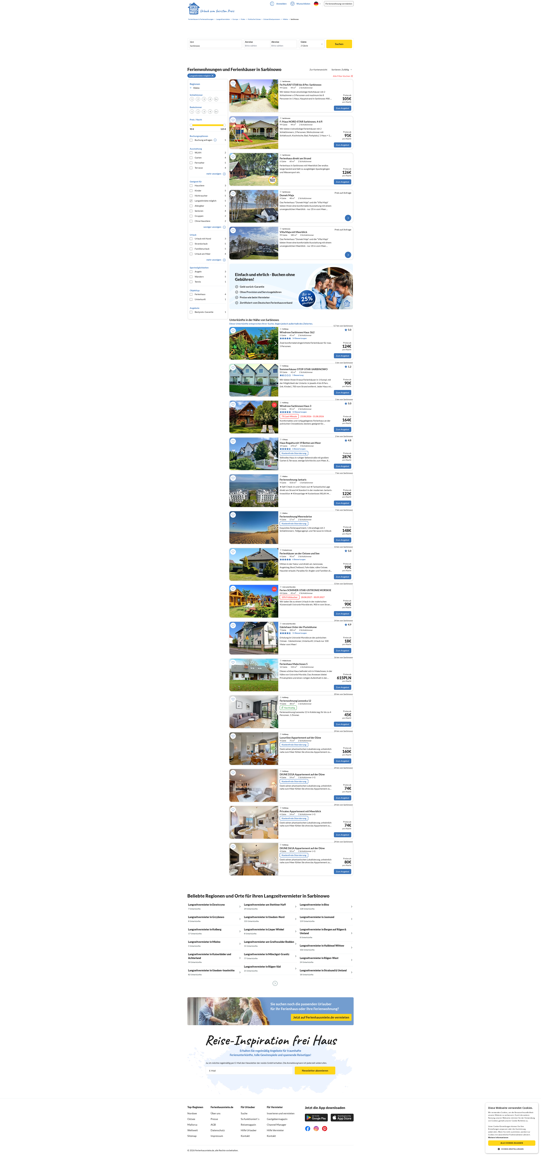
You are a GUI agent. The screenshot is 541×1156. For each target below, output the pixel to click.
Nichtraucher (210, 195)
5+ (216, 99)
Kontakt (245, 1135)
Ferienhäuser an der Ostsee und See (300, 553)
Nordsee (192, 1113)
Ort (192, 42)
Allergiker (210, 205)
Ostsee (191, 1119)
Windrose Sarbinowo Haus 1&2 (297, 332)
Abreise (275, 42)
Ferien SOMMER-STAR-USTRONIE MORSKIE (305, 590)
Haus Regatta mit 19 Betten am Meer (300, 443)
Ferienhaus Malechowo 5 (294, 664)
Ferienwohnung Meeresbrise (296, 516)
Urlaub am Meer (210, 253)
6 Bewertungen (299, 449)
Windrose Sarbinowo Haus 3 (295, 406)
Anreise (249, 42)
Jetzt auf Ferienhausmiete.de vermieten (321, 1017)
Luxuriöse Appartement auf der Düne (300, 737)
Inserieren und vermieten (280, 1113)
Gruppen (210, 215)
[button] (511, 1149)
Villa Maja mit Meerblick (293, 232)
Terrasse (210, 167)
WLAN (210, 152)
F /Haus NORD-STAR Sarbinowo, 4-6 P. (301, 121)
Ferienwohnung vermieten (338, 3)
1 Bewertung (297, 375)
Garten (210, 157)
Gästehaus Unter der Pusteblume (298, 627)
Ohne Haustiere (210, 221)
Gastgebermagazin (277, 1119)
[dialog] (511, 1128)
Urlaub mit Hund (210, 238)
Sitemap (192, 1135)
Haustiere (210, 185)
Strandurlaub (210, 243)
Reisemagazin (248, 1124)
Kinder (210, 190)
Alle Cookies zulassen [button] (512, 1143)
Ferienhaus (210, 294)
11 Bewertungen (299, 633)
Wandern (210, 276)
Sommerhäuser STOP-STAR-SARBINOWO (304, 369)
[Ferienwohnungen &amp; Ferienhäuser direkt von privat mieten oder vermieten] (210, 11)
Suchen (339, 43)
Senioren (210, 210)
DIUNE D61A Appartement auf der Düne (302, 848)
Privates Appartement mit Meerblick (300, 811)
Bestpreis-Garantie (210, 312)
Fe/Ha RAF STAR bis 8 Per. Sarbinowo (300, 84)
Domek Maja (287, 195)
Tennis (210, 281)
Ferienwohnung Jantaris (293, 479)
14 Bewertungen (299, 338)
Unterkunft (210, 299)
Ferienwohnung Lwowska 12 (295, 700)
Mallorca (192, 1124)
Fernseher (210, 162)
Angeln (210, 271)
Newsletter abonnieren (315, 1070)
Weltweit (192, 1130)
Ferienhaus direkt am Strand (295, 158)
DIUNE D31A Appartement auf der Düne (302, 774)
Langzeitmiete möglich (210, 200)
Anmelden (281, 3)
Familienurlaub (210, 248)
